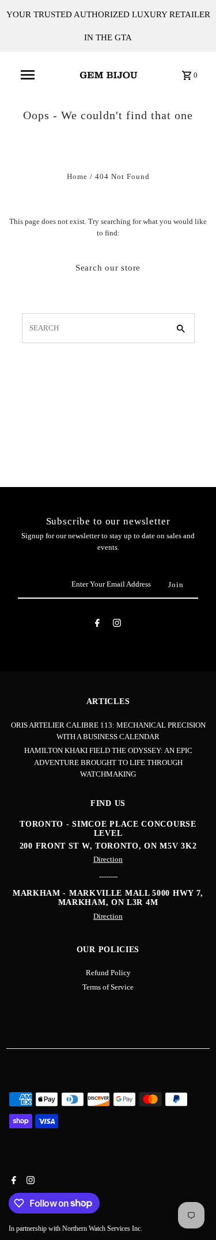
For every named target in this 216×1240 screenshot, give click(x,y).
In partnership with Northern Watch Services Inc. (75, 1228)
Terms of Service (108, 987)
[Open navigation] (27, 74)
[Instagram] (117, 625)
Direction (108, 859)
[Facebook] (97, 625)
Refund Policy (108, 973)
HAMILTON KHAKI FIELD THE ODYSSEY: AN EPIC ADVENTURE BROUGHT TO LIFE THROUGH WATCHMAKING (108, 762)
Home (77, 177)
